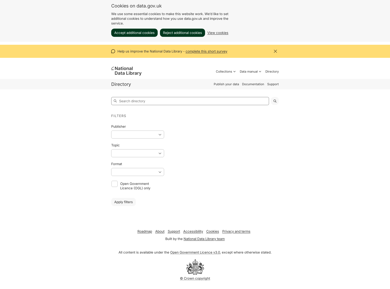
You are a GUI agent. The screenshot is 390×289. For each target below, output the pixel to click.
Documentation (253, 84)
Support (273, 84)
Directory (272, 71)
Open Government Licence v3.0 (195, 252)
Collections (224, 71)
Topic (115, 145)
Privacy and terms (236, 231)
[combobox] (137, 134)
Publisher (118, 126)
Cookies (212, 231)
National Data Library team (204, 239)
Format (116, 164)
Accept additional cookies (134, 33)
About (160, 231)
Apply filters (123, 202)
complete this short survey (206, 51)
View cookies (217, 33)
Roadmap (144, 231)
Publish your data (226, 84)
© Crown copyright (195, 278)
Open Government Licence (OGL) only (135, 186)
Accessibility (193, 231)
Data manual (249, 71)
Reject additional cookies (182, 33)
